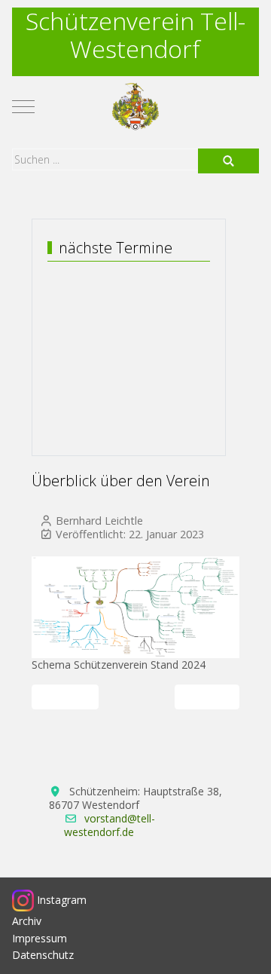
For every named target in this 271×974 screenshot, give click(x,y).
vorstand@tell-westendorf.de (109, 825)
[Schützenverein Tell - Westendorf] (136, 106)
